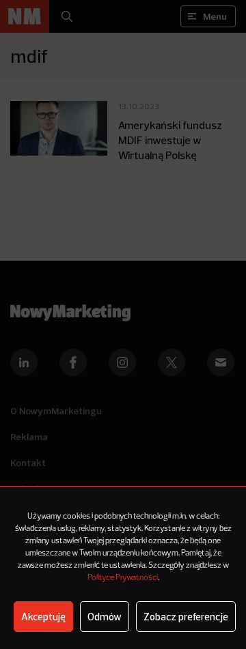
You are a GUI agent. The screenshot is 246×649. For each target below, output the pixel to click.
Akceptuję (43, 616)
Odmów (104, 616)
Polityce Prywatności (122, 578)
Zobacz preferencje (186, 616)
